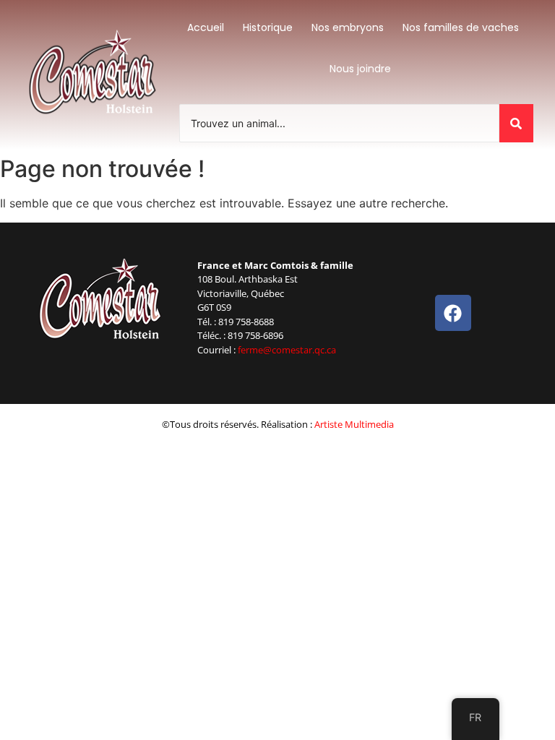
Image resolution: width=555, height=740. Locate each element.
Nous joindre (360, 68)
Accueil (205, 27)
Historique (268, 27)
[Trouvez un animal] (516, 123)
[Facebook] (453, 313)
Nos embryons (347, 27)
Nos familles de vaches (461, 27)
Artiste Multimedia (354, 424)
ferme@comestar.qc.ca (287, 349)
